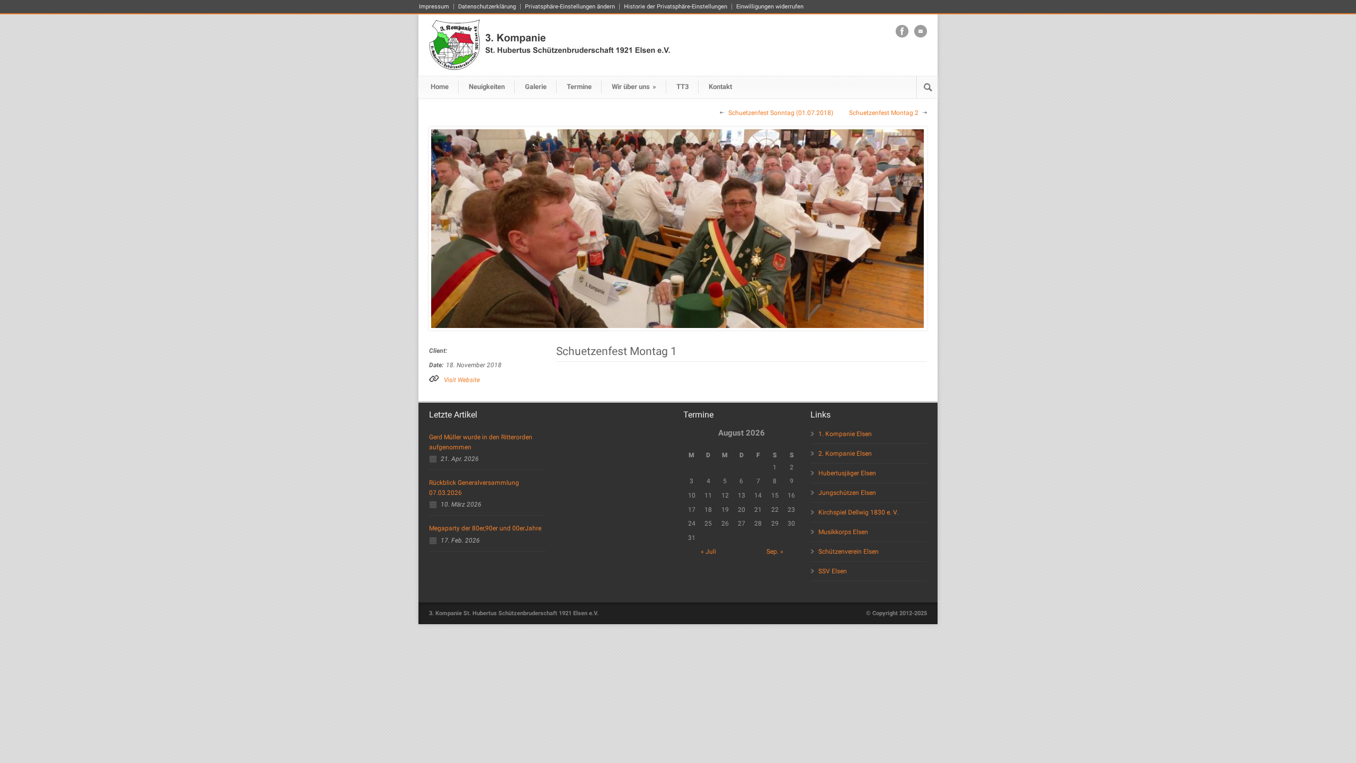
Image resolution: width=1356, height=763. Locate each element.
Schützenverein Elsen (848, 551)
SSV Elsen (832, 571)
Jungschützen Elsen (847, 492)
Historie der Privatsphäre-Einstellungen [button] (675, 7)
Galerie (536, 87)
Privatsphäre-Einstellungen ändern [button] (570, 7)
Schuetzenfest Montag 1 (616, 351)
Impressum (434, 7)
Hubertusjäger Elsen (847, 473)
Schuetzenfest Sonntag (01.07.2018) (780, 113)
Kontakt (720, 87)
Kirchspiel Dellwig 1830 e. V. (858, 512)
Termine (579, 87)
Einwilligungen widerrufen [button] (770, 7)
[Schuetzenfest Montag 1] (678, 228)
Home (440, 87)
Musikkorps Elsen (843, 532)
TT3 (682, 87)
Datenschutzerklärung (487, 7)
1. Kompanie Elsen (845, 434)
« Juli (708, 551)
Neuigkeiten (487, 87)
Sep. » (774, 551)
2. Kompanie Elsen (845, 453)
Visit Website (462, 380)
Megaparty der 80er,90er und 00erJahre (485, 528)
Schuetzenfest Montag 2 (883, 113)
